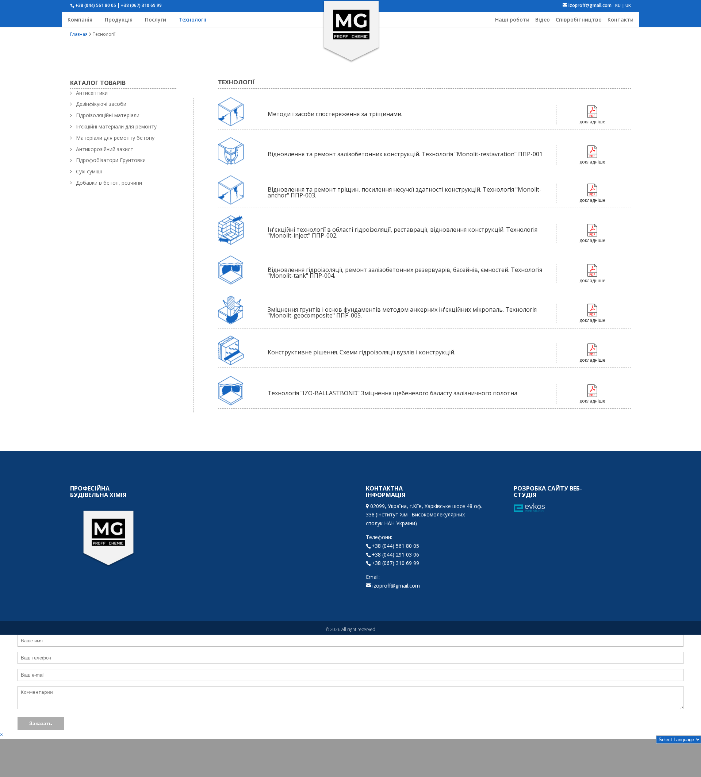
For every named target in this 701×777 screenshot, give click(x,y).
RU (618, 5)
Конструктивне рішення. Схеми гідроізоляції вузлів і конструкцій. (361, 352)
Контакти (620, 19)
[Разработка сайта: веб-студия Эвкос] (529, 508)
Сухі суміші (89, 171)
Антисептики (92, 92)
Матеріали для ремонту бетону (115, 137)
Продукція (119, 19)
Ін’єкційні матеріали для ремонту (116, 126)
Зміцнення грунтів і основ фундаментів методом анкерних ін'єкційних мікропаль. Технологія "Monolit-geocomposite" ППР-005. (402, 312)
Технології (192, 19)
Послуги (155, 19)
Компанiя (80, 19)
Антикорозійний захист (104, 149)
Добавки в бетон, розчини (109, 182)
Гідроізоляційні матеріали (107, 115)
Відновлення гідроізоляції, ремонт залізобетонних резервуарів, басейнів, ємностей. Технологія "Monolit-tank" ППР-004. (405, 273)
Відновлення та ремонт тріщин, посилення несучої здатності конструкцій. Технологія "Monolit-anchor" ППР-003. (404, 192)
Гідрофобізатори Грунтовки (111, 160)
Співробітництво (579, 19)
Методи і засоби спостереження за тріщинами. (335, 114)
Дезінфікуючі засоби (101, 103)
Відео (542, 19)
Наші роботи (512, 19)
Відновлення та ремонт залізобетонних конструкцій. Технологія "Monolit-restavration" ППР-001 (405, 154)
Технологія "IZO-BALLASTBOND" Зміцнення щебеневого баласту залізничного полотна (392, 393)
